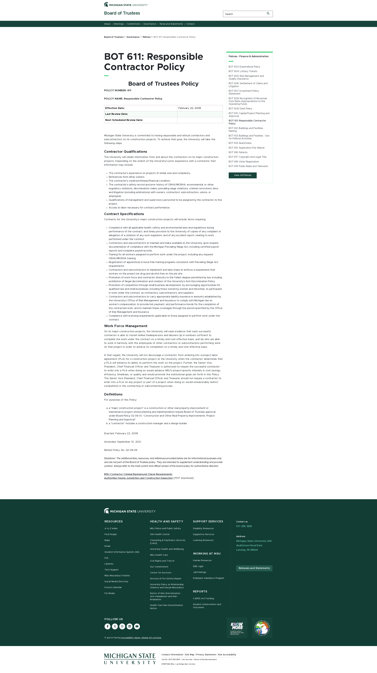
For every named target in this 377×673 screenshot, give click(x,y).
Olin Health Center (160, 534)
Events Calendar (113, 587)
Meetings (119, 24)
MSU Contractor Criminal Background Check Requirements (138, 474)
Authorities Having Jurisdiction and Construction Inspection (138, 478)
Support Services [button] (208, 521)
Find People (111, 534)
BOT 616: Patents (238, 152)
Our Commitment (159, 567)
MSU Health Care (159, 555)
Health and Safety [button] (166, 521)
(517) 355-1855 (174, 659)
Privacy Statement (206, 655)
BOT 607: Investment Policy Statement (244, 92)
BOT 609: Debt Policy (240, 108)
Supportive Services (203, 534)
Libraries (109, 564)
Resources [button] (114, 521)
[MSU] (130, 514)
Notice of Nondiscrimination (205, 659)
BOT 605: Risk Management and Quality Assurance (246, 77)
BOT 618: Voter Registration (244, 162)
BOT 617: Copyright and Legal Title (248, 157)
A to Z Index (111, 529)
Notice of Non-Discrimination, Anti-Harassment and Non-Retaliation (165, 596)
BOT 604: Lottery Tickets (243, 71)
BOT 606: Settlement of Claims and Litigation (248, 84)
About (107, 24)
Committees (133, 24)
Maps (107, 540)
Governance (149, 24)
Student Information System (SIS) (122, 552)
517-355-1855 (244, 526)
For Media (110, 593)
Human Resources (202, 561)
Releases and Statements (254, 568)
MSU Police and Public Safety (165, 529)
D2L (107, 558)
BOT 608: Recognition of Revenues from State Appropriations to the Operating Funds (248, 101)
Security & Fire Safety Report (165, 579)
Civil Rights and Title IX (162, 561)
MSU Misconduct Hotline (117, 576)
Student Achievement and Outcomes (207, 606)
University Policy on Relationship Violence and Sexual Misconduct (167, 586)
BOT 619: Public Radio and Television (248, 166)
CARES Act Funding (203, 599)
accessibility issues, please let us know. (141, 638)
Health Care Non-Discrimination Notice (166, 606)
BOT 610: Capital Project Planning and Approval (249, 114)
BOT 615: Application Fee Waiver (247, 148)
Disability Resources (203, 529)
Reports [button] (200, 591)
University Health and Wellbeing (167, 549)
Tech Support (112, 570)
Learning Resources (203, 540)
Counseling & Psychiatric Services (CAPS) (167, 541)
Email (107, 546)
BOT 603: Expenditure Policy (244, 67)
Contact (190, 24)
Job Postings (199, 572)
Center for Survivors (160, 573)
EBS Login (198, 566)
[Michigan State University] (126, 4)
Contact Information (172, 655)
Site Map (189, 655)
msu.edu (189, 659)
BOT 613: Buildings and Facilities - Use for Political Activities (249, 137)
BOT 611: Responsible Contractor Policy (247, 122)
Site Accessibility (227, 655)
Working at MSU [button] (207, 553)
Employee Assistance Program (208, 578)
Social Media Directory (116, 582)
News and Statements (171, 24)
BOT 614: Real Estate (240, 143)
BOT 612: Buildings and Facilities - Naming (246, 129)
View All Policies (242, 175)
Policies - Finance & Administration (249, 56)
